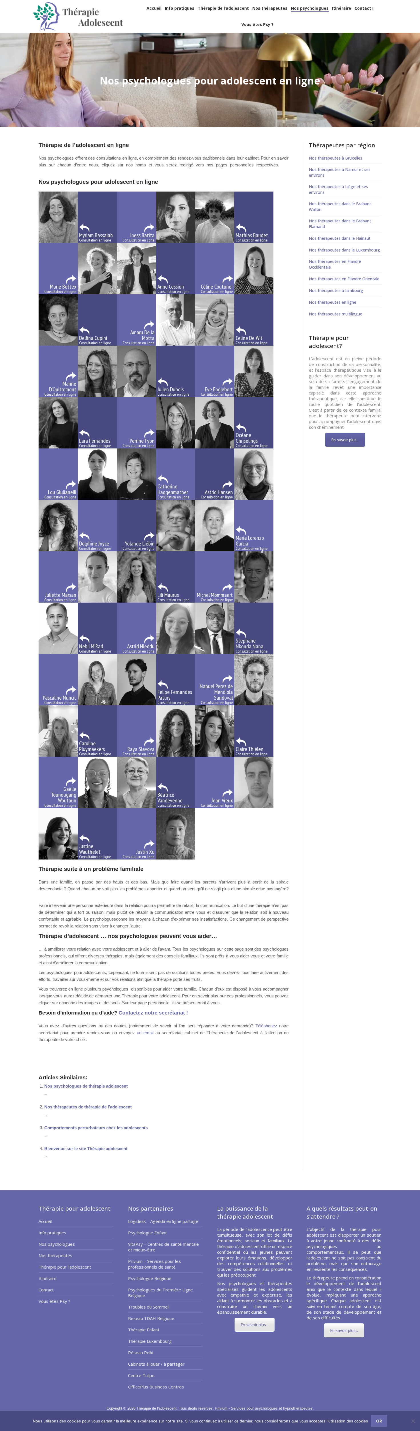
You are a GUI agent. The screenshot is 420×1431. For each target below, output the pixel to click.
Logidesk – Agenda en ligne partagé (163, 1221)
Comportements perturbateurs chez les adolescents (96, 1127)
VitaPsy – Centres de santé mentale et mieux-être (163, 1247)
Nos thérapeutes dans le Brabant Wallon (340, 206)
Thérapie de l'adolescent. (158, 1408)
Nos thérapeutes (55, 1255)
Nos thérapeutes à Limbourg (336, 290)
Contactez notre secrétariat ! (152, 1013)
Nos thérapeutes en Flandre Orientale (344, 278)
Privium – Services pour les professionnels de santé (154, 1264)
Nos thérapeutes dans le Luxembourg (344, 250)
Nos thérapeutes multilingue (335, 314)
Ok (379, 1421)
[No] (413, 1421)
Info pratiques (52, 1232)
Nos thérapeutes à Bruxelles (335, 158)
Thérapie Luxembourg (150, 1341)
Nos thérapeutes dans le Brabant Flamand (340, 223)
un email (145, 1032)
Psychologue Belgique (149, 1278)
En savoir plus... (345, 439)
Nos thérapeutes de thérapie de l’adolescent (88, 1106)
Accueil (45, 1221)
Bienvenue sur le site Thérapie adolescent (85, 1148)
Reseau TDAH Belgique (151, 1318)
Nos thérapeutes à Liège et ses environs (338, 189)
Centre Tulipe (141, 1375)
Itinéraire (48, 1278)
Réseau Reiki (140, 1352)
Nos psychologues (57, 1244)
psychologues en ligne (59, 1056)
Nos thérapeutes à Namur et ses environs (340, 172)
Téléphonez (266, 1025)
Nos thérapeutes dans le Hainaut (340, 238)
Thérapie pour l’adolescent (65, 1267)
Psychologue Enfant (147, 1232)
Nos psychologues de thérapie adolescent (86, 1086)
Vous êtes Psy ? (54, 1301)
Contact (46, 1290)
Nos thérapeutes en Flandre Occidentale (335, 264)
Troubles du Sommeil (148, 1307)
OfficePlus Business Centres (156, 1387)
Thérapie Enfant (143, 1330)
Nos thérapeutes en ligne (332, 302)
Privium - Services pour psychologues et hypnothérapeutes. (264, 1408)
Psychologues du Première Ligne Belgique (160, 1292)
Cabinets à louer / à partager (156, 1364)
